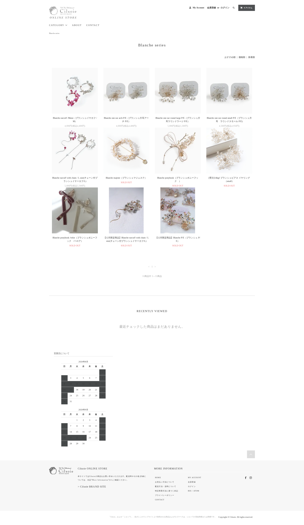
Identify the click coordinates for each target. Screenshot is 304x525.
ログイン (225, 7)
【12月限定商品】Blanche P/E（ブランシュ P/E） (177, 239)
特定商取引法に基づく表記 (166, 491)
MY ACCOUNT (194, 477)
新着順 (251, 57)
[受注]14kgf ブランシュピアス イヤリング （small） (230, 179)
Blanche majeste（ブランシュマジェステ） (126, 178)
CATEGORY (57, 25)
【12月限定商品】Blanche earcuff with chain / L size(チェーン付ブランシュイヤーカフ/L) (126, 239)
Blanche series (54, 33)
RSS (189, 491)
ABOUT (77, 25)
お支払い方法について (164, 482)
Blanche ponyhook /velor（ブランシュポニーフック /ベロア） (75, 239)
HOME (158, 477)
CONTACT (93, 25)
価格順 (242, 57)
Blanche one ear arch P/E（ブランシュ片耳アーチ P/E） (126, 120)
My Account (198, 7)
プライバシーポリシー (164, 495)
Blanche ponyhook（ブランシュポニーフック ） (177, 179)
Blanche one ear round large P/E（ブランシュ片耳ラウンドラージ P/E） (177, 120)
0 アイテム (248, 8)
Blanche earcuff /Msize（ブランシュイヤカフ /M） (75, 120)
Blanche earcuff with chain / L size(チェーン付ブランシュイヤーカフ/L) (75, 179)
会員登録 (211, 7)
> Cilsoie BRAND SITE (92, 486)
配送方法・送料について (165, 486)
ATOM (196, 491)
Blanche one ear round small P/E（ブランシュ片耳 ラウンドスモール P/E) (229, 120)
